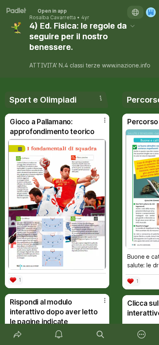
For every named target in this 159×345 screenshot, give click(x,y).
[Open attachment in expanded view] (57, 204)
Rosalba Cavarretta (52, 17)
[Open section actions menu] (100, 98)
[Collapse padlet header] (132, 25)
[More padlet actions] (142, 334)
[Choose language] (135, 12)
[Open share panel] (17, 334)
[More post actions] (99, 123)
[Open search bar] (100, 334)
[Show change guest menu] (151, 12)
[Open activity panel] (59, 334)
